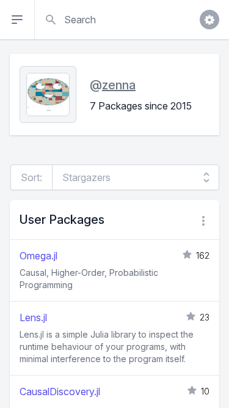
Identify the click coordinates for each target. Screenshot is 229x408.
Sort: (31, 177)
